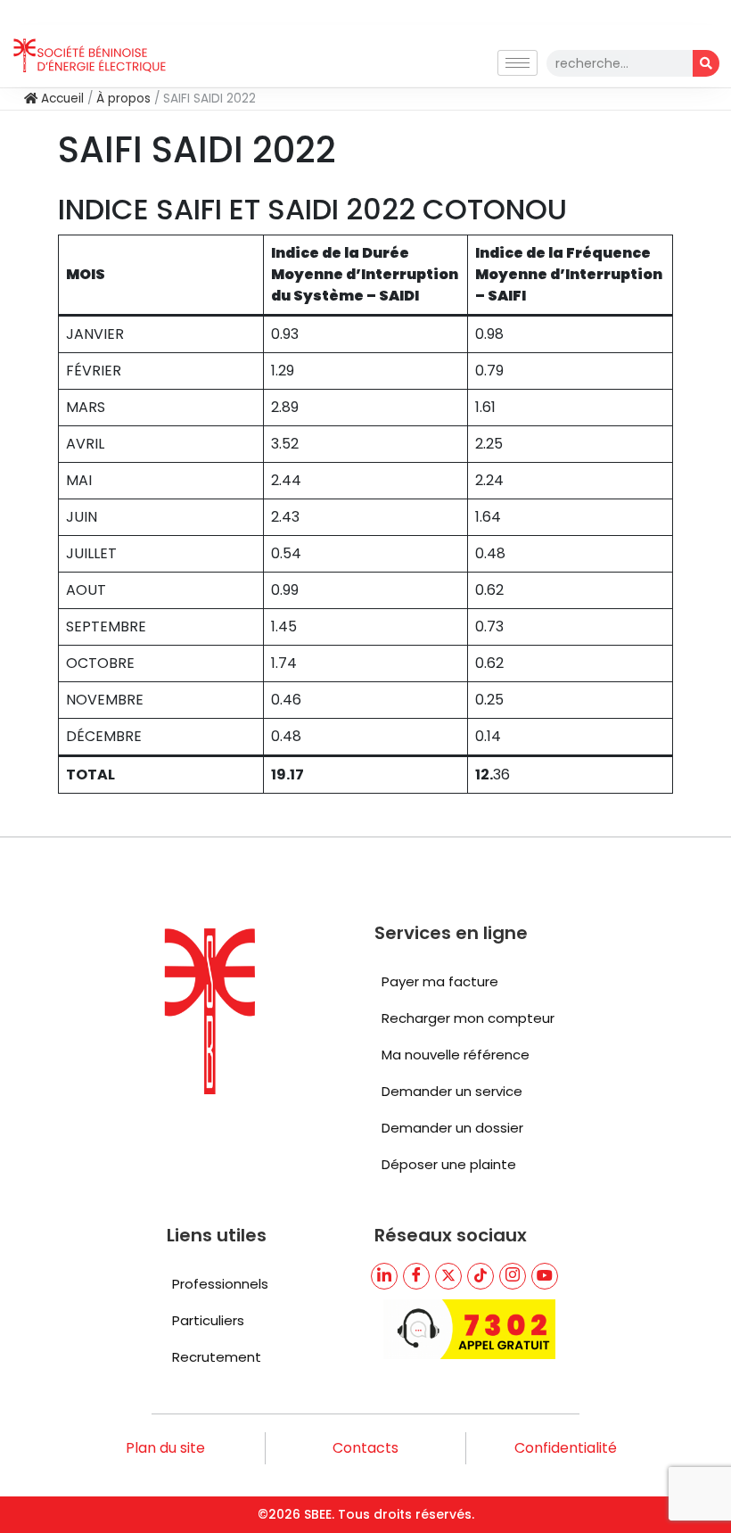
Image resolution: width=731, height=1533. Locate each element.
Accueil (60, 98)
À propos (123, 98)
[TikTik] (480, 1276)
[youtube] (544, 1276)
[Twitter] (448, 1276)
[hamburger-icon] (517, 63)
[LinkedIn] (384, 1276)
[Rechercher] (706, 63)
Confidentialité (565, 1448)
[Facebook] (416, 1276)
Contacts (365, 1448)
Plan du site (165, 1448)
